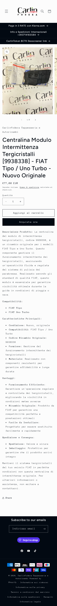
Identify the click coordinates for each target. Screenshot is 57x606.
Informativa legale (30, 602)
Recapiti (48, 597)
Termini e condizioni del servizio (30, 592)
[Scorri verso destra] (35, 120)
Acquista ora (28, 222)
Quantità (7, 195)
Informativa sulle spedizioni (23, 597)
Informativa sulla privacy (30, 587)
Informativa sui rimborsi (34, 582)
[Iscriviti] (44, 529)
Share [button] (8, 498)
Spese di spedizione (29, 187)
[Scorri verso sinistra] (21, 120)
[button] (6, 11)
